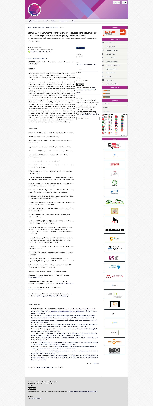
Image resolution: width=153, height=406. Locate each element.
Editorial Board (110, 43)
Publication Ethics (111, 54)
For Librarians (106, 111)
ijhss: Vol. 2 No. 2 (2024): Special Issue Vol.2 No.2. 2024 (61, 348)
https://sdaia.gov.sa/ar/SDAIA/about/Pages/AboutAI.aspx (52, 296)
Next (95, 363)
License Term (110, 80)
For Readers (106, 104)
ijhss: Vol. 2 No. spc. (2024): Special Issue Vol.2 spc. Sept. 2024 (72, 326)
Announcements (63, 21)
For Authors (106, 107)
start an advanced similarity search (45, 367)
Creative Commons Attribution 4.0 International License (86, 90)
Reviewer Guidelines (112, 61)
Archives (53, 21)
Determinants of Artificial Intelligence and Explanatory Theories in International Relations (65, 351)
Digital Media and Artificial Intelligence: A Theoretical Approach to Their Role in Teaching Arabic (64, 337)
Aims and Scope (111, 46)
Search (32, 21)
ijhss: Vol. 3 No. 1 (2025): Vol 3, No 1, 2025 (49, 331)
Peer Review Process (112, 50)
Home (38, 21)
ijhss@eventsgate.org (36, 398)
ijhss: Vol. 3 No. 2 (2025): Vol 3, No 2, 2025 (64, 344)
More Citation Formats (83, 118)
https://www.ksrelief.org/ (36, 277)
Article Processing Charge (113, 65)
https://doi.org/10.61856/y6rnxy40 (37, 58)
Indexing (109, 76)
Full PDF (81, 48)
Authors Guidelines (112, 58)
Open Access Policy (112, 69)
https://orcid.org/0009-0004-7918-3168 (41, 52)
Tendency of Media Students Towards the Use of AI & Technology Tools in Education (64, 330)
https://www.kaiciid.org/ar (66, 283)
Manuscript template (112, 84)
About (73, 21)
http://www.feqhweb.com (36, 289)
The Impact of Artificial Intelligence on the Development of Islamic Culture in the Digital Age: (63, 310)
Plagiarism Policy (111, 73)
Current (46, 21)
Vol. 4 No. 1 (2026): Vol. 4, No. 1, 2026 (48, 27)
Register (116, 2)
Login (124, 2)
